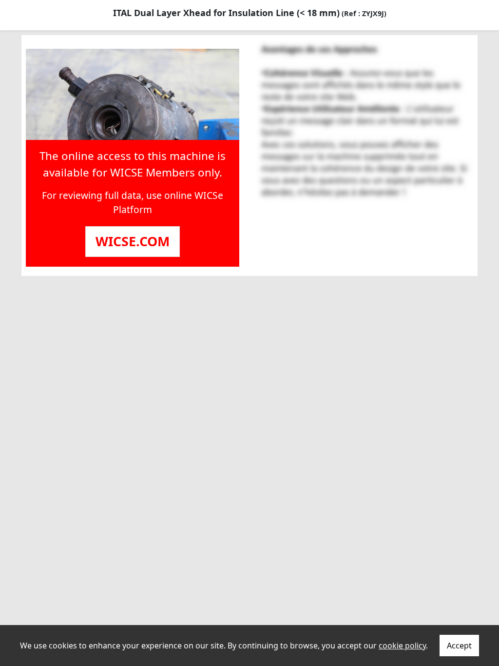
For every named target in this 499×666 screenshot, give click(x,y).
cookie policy (402, 645)
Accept (459, 645)
